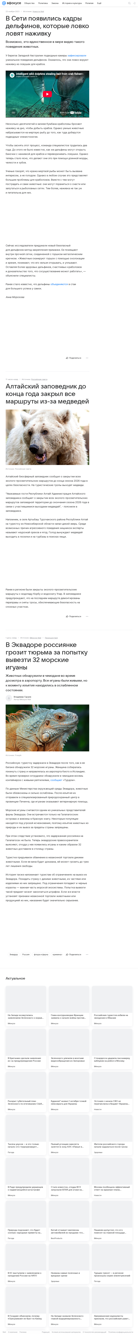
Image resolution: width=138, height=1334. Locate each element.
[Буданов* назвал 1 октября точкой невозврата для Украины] (69, 1092)
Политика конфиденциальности (120, 1332)
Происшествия (51, 638)
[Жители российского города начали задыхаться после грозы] (112, 1135)
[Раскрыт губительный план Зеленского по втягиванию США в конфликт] (26, 1092)
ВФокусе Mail (35, 638)
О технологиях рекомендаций (94, 1332)
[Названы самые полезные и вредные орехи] (69, 1264)
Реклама (23, 1332)
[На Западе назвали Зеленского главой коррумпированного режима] (69, 1307)
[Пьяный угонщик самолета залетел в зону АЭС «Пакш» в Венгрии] (69, 1135)
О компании (12, 1332)
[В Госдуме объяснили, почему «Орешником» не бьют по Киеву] (26, 1307)
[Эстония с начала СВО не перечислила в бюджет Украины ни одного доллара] (112, 1092)
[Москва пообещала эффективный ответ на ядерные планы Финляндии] (112, 1178)
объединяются (59, 284)
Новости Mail (38, 11)
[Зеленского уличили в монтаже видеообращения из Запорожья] (69, 1049)
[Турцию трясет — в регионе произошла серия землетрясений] (112, 1264)
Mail (4, 1332)
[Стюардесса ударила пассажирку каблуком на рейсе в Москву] (112, 1049)
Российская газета (39, 379)
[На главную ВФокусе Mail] (13, 3)
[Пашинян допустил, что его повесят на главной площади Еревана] (112, 1221)
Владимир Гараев (22, 697)
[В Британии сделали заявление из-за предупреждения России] (26, 1049)
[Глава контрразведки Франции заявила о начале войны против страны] (69, 1006)
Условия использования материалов (66, 1332)
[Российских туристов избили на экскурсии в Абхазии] (112, 1006)
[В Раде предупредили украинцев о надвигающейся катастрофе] (26, 1178)
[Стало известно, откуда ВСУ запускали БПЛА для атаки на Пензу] (69, 1178)
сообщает (56, 780)
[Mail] (4, 3)
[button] (47, 728)
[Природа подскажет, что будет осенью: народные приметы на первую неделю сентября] (26, 1221)
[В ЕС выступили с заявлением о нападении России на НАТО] (26, 1264)
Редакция (46, 1332)
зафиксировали (77, 55)
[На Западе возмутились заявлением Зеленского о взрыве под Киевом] (26, 1006)
